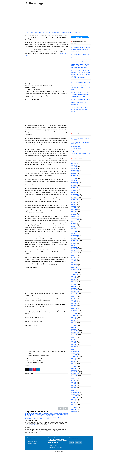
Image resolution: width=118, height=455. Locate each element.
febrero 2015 (74, 368)
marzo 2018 (74, 305)
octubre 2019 (74, 272)
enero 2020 (74, 267)
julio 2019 (73, 277)
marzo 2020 (74, 264)
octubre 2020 (74, 252)
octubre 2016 (74, 334)
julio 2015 (73, 360)
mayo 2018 (73, 301)
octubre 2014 (74, 375)
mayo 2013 (73, 404)
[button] (27, 369)
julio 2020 (73, 257)
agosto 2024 (74, 189)
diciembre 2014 (75, 371)
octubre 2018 (74, 293)
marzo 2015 (74, 366)
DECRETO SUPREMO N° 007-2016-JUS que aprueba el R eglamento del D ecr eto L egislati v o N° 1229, (80, 94)
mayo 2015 (73, 363)
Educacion (54, 415)
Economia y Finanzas (55, 414)
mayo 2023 (73, 206)
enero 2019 (74, 288)
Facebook (72, 442)
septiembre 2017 (75, 315)
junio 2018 (73, 300)
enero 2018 (74, 308)
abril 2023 (73, 207)
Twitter (76, 442)
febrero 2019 (74, 286)
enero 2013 (74, 411)
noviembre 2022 (75, 216)
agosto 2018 (74, 296)
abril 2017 (73, 324)
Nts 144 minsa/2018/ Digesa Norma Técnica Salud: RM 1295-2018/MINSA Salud (80, 56)
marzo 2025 (74, 177)
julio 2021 (73, 243)
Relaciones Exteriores (46, 415)
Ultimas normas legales (33, 444)
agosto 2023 (74, 201)
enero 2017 (74, 329)
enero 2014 (74, 390)
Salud (35, 415)
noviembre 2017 (75, 312)
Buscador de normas (32, 441)
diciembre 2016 (75, 330)
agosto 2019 (74, 276)
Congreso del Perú (75, 151)
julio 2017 (73, 319)
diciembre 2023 (75, 194)
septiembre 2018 (75, 295)
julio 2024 (73, 190)
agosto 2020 (74, 255)
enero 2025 (74, 180)
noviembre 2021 (75, 236)
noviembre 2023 (75, 195)
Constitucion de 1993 (53, 445)
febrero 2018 (74, 307)
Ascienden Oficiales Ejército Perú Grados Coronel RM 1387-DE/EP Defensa (79, 109)
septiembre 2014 (75, 377)
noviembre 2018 (75, 291)
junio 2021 (73, 245)
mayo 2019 (73, 281)
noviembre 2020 (75, 250)
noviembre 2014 (75, 373)
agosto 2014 (74, 378)
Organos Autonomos (38, 413)
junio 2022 (73, 225)
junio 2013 (73, 402)
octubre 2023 (74, 197)
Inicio (27, 32)
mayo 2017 (73, 322)
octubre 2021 (74, 238)
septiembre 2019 (75, 274)
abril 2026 (73, 163)
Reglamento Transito (66, 32)
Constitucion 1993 (77, 32)
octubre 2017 (74, 313)
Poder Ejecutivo (29, 413)
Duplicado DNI (46, 32)
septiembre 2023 (75, 199)
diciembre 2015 (75, 351)
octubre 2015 (74, 354)
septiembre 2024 (75, 187)
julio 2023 (73, 202)
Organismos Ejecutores (37, 417)
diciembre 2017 (75, 310)
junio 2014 (73, 382)
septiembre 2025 (75, 175)
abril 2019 (73, 283)
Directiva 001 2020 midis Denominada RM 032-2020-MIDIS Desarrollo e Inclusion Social (80, 49)
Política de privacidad (32, 443)
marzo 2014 (74, 387)
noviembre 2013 (75, 394)
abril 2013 (73, 406)
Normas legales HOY (36, 32)
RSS (80, 442)
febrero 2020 (74, 266)
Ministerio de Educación (77, 148)
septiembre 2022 (75, 219)
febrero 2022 (74, 231)
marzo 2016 (74, 346)
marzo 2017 (74, 325)
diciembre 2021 (75, 235)
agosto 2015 (74, 358)
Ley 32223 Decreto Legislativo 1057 (80, 61)
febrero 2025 (74, 178)
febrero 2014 (74, 389)
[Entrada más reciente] (60, 408)
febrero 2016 (74, 348)
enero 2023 (74, 213)
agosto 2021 (74, 242)
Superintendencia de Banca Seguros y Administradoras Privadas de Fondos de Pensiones (43, 418)
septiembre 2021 (75, 240)
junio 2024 (73, 192)
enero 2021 (74, 247)
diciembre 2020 (75, 248)
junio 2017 (73, 320)
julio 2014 (73, 380)
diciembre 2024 (75, 182)
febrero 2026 (74, 166)
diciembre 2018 (75, 289)
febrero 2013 (74, 409)
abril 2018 (73, 303)
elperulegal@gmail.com (31, 424)
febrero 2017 (74, 327)
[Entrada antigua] (66, 408)
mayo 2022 (73, 226)
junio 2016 (73, 341)
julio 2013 (73, 401)
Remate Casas (55, 32)
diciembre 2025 (75, 170)
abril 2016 (73, 344)
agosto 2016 (74, 337)
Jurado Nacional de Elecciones (42, 414)
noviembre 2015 (75, 353)
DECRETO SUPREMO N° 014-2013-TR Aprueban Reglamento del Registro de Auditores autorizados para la (80, 66)
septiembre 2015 (75, 356)
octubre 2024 (74, 185)
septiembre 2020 (75, 254)
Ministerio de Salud (75, 146)
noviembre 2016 (75, 332)
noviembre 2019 (75, 271)
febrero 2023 (74, 211)
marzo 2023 (74, 209)
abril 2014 (73, 385)
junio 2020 (73, 259)
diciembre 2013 (75, 392)
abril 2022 (73, 228)
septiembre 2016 (75, 336)
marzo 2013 (74, 407)
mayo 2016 (73, 342)
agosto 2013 (74, 399)
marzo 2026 (74, 165)
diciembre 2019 (75, 269)
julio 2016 (73, 339)
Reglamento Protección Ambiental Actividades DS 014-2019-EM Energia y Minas (81, 87)
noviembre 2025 (75, 172)
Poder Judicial (64, 414)
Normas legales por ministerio (55, 447)
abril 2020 (73, 262)
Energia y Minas (29, 415)
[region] (59, 18)
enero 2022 (74, 233)
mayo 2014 (73, 383)
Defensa (39, 415)
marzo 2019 (74, 284)
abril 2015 (73, 365)
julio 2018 (73, 298)
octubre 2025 (74, 173)
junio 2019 (73, 279)
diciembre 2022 (75, 214)
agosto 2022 (74, 221)
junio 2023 (73, 204)
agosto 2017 (74, 317)
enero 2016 (74, 349)
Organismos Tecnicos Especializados (53, 413)
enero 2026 (74, 168)
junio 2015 (73, 361)
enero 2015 (74, 370)
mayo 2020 (73, 260)
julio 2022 (73, 223)
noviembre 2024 (75, 184)
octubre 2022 (74, 218)
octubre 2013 (74, 395)
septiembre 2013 (75, 397)
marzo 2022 (74, 230)
